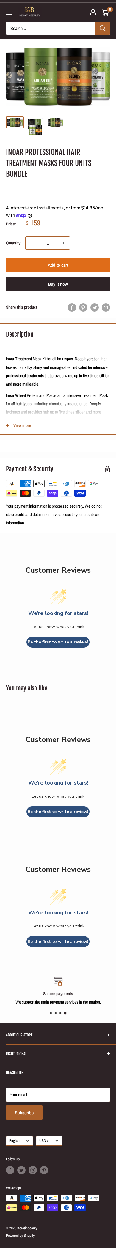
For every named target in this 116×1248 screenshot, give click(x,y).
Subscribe (24, 1112)
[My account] (93, 12)
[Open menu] (9, 12)
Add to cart (58, 265)
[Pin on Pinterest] (83, 307)
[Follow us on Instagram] (33, 1170)
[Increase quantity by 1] (63, 243)
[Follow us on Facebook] (10, 1170)
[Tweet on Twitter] (94, 307)
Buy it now (58, 284)
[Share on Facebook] (72, 307)
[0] (105, 12)
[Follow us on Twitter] (21, 1170)
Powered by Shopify (20, 1235)
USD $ (44, 1140)
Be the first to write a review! (58, 642)
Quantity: (14, 243)
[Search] (102, 28)
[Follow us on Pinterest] (44, 1170)
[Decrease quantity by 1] (32, 243)
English (14, 1140)
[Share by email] (106, 307)
